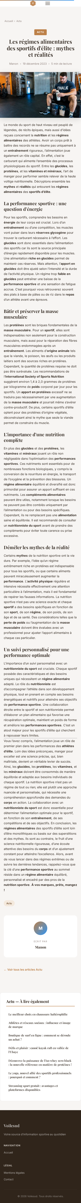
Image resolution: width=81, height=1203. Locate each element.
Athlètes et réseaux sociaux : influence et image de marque (39, 1025)
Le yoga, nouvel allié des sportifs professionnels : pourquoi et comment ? (39, 1075)
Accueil (9, 21)
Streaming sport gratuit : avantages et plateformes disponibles (33, 1088)
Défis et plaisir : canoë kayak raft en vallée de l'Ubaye (38, 1050)
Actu (19, 21)
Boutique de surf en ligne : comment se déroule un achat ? (39, 1037)
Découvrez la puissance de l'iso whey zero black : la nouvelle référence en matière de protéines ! (40, 1062)
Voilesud (11, 1125)
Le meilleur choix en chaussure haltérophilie (38, 1014)
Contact (9, 1179)
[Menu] (47, 3)
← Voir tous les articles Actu (23, 969)
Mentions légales (14, 1172)
